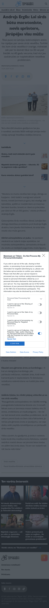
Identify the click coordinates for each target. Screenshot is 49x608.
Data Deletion (11, 352)
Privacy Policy (38, 352)
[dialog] (24, 304)
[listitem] (24, 299)
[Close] (44, 256)
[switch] (40, 304)
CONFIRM (14, 343)
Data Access (24, 352)
